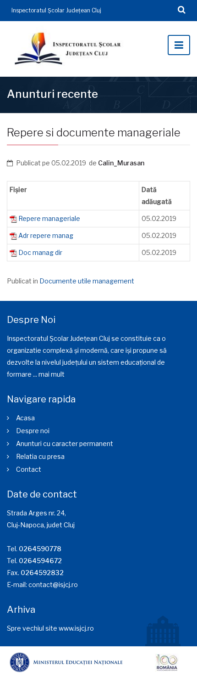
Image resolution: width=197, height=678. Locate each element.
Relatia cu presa (40, 456)
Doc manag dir (40, 252)
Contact (28, 469)
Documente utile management (86, 281)
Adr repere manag (45, 235)
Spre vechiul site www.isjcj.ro (50, 628)
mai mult (51, 374)
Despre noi (32, 431)
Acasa (25, 418)
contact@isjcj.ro (53, 584)
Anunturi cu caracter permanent (64, 443)
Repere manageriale (49, 218)
